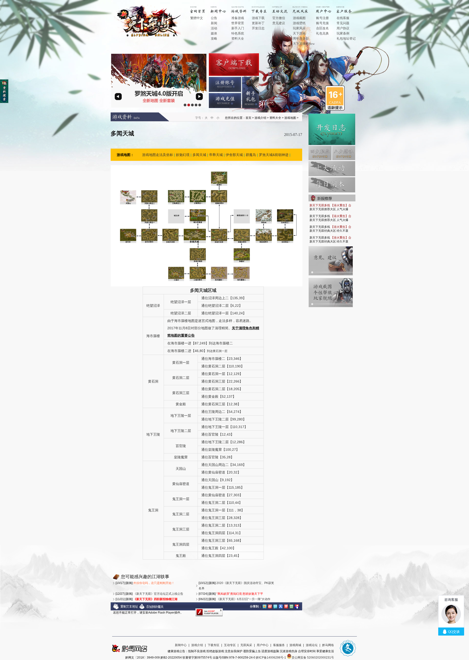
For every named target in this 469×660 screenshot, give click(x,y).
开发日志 (258, 28)
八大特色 (343, 153)
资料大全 (237, 38)
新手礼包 (250, 92)
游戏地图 (290, 118)
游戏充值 (225, 100)
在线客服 (343, 18)
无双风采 (246, 645)
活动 (214, 28)
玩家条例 (343, 33)
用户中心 (327, 7)
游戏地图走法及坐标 (157, 155)
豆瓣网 (291, 606)
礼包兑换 (322, 33)
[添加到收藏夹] (151, 608)
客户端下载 (234, 64)
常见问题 (343, 23)
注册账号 (225, 84)
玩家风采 (299, 28)
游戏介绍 (242, 7)
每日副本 (332, 184)
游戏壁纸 (299, 23)
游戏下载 (258, 18)
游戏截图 (299, 18)
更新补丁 (258, 23)
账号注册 (322, 18)
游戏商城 (295, 645)
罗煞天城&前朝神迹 (273, 155)
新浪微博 (269, 606)
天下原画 (299, 33)
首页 (201, 7)
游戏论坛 (312, 645)
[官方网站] (148, 36)
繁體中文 (196, 18)
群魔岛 (251, 155)
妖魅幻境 (183, 155)
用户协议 (343, 28)
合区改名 (322, 28)
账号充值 (322, 23)
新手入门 (237, 28)
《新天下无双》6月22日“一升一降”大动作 (243, 599)
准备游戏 (237, 18)
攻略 (214, 38)
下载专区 (213, 645)
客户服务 (347, 7)
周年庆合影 (301, 38)
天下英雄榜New (304, 43)
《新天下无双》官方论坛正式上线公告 (158, 593)
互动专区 (283, 7)
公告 (214, 18)
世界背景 (237, 23)
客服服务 (279, 645)
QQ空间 (264, 606)
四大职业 (320, 153)
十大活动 (332, 168)
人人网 (280, 606)
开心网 (286, 606)
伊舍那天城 (234, 155)
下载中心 (263, 7)
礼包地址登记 (346, 38)
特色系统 (237, 33)
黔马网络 (328, 645)
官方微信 (278, 18)
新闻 (214, 23)
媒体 (214, 33)
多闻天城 (199, 155)
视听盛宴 (304, 7)
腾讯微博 (275, 606)
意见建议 (278, 23)
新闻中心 (222, 7)
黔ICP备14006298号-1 (271, 657)
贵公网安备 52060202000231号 (313, 657)
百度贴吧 (296, 606)
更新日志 (332, 129)
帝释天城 (216, 155)
